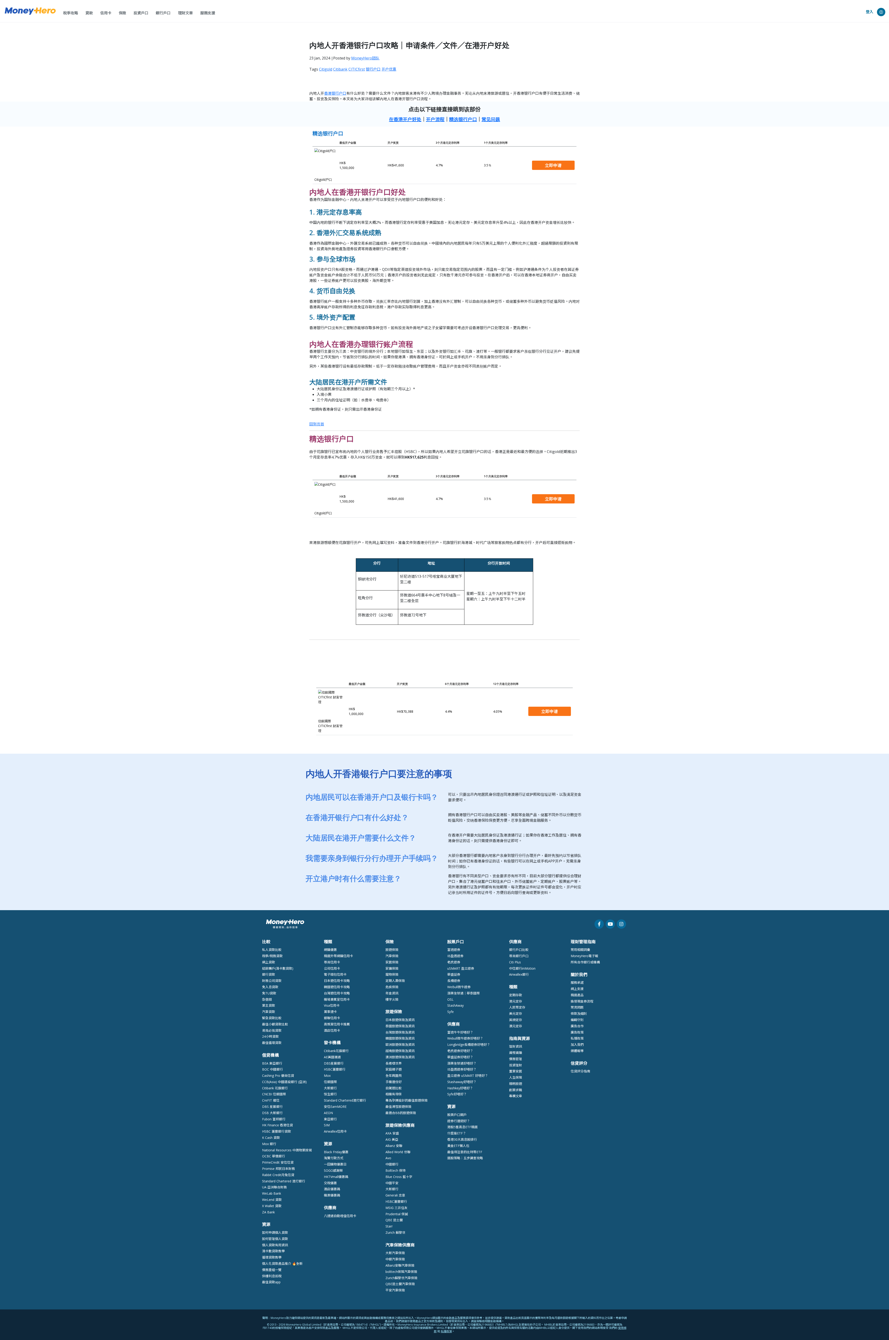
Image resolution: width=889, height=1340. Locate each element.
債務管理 (515, 1059)
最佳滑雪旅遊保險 (398, 1106)
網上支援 (577, 989)
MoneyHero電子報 (584, 956)
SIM (327, 1125)
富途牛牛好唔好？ (460, 1032)
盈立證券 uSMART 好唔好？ (467, 1075)
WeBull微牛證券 (459, 987)
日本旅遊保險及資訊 (400, 1020)
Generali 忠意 (395, 1195)
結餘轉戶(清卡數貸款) (277, 968)
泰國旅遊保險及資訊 (400, 1026)
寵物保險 (391, 974)
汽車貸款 (268, 1011)
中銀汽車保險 (395, 1259)
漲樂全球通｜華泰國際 (463, 993)
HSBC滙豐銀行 (334, 1069)
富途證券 (453, 949)
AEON (328, 1113)
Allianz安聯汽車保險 (399, 1265)
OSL (450, 999)
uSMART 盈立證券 (460, 968)
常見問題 (577, 1007)
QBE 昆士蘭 (394, 1220)
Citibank (340, 69)
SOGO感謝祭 (333, 1170)
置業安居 (515, 1071)
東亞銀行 (330, 1119)
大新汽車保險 (395, 1253)
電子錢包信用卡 (335, 974)
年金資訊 (391, 993)
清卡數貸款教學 (273, 1251)
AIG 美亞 (391, 1139)
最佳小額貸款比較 (275, 1024)
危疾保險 (391, 987)
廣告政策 (577, 1032)
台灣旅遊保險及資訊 (400, 1032)
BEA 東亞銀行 (272, 1063)
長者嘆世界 (393, 1063)
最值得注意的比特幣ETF (464, 1152)
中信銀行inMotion (522, 968)
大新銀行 (330, 1088)
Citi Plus (515, 962)
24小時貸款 (270, 1036)
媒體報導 (577, 1051)
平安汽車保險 (395, 1290)
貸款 (89, 13)
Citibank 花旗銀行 (275, 1088)
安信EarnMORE (335, 1106)
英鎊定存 (515, 1020)
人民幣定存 (517, 1007)
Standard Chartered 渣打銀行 (283, 1181)
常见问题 (491, 119)
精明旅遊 (515, 1083)
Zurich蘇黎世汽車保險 (401, 1278)
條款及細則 (579, 1013)
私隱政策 (577, 1038)
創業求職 (515, 1090)
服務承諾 (577, 982)
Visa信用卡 (332, 1005)
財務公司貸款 (272, 980)
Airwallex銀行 (519, 974)
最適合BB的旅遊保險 (400, 1113)
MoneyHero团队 (365, 58)
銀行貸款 (268, 974)
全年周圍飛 (393, 1075)
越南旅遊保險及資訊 (400, 1051)
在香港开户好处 (405, 119)
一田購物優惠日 (335, 1164)
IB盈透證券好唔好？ (461, 1069)
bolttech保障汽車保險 (401, 1271)
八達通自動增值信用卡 (340, 1216)
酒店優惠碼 (332, 1189)
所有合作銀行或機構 (585, 962)
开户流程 (435, 119)
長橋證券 (453, 980)
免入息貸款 (270, 987)
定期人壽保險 (395, 980)
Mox (327, 1075)
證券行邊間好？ (458, 1121)
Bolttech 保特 (395, 1170)
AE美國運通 (332, 1057)
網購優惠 (330, 949)
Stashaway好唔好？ (461, 1082)
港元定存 (515, 1001)
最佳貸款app (271, 1282)
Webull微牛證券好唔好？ (465, 1038)
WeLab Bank (271, 1193)
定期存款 (515, 995)
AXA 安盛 (392, 1133)
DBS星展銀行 (334, 1063)
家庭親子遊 (393, 1069)
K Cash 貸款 (271, 1137)
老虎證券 (453, 962)
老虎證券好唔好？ (460, 1051)
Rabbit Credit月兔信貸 (278, 1175)
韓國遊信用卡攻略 (337, 987)
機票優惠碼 (332, 1195)
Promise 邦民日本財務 (278, 1168)
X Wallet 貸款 (272, 1206)
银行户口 (373, 69)
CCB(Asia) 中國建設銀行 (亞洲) (284, 1082)
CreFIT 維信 (270, 1100)
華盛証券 (453, 974)
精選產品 (577, 995)
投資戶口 (141, 13)
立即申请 (553, 165)
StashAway (455, 1005)
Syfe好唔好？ (457, 1094)
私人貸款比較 (272, 949)
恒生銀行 (330, 1094)
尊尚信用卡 (332, 962)
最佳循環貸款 (272, 1042)
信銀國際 (330, 1082)
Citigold (325, 69)
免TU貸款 (269, 993)
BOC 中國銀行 (272, 1069)
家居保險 (391, 962)
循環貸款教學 (272, 1257)
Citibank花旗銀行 (336, 1051)
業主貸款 (268, 1005)
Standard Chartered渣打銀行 (345, 1100)
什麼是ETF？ (456, 1133)
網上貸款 (268, 962)
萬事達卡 (330, 1011)
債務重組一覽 (272, 1270)
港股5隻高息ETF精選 (462, 1127)
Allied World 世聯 (397, 1152)
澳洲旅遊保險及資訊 (400, 1057)
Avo (388, 1158)
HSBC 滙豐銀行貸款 (276, 1131)
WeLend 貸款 (272, 1199)
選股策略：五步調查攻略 (465, 1158)
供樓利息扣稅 (272, 1276)
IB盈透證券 (455, 956)
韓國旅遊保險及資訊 (400, 1038)
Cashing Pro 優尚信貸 (278, 1075)
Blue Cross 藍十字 (398, 1176)
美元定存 (515, 1013)
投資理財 (515, 1065)
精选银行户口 (463, 119)
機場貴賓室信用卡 (337, 999)
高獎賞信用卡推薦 (337, 1024)
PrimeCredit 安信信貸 (278, 1162)
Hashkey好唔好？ (460, 1088)
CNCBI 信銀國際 (274, 1094)
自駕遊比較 (393, 1088)
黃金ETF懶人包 (458, 1145)
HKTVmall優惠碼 (336, 1176)
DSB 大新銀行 (272, 1113)
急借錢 (267, 999)
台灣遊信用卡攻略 (337, 993)
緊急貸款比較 (272, 1018)
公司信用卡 (332, 968)
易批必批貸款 (272, 1030)
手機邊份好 (393, 1082)
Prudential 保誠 (396, 1214)
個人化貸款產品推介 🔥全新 (282, 1263)
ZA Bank (268, 1212)
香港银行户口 (335, 93)
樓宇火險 (391, 999)
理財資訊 (515, 1046)
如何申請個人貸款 (275, 1232)
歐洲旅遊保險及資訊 (400, 1044)
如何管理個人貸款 (275, 1239)
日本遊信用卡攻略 (337, 980)
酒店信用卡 (332, 1030)
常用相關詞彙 (580, 949)
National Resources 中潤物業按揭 (287, 1150)
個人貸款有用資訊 (275, 1245)
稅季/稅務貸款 (272, 956)
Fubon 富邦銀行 (273, 1119)
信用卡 (105, 13)
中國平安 (391, 1183)
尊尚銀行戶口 (519, 956)
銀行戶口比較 (519, 949)
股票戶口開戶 (457, 1114)
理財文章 (185, 13)
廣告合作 (577, 1026)
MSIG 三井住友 (396, 1208)
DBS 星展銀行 (272, 1106)
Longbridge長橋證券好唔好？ (468, 1044)
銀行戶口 (163, 13)
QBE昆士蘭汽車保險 (400, 1284)
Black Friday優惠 (336, 1152)
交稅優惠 (330, 1183)
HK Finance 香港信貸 (277, 1125)
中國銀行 (391, 1164)
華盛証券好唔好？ (460, 1057)
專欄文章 (515, 1096)
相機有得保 (393, 1094)
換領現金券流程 (582, 1001)
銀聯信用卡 (332, 1018)
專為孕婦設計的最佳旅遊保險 (406, 1100)
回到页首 (316, 424)
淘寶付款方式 (333, 1158)
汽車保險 (391, 956)
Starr (389, 1226)
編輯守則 (577, 1020)
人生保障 (515, 1077)
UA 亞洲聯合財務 (274, 1187)
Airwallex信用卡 (335, 1131)
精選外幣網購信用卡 (338, 956)
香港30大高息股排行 (462, 1139)
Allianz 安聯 (393, 1145)
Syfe (450, 1011)
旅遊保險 (391, 949)
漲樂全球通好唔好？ (461, 1063)
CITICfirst (356, 69)
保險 (122, 13)
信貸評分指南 (580, 1071)
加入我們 (577, 1044)
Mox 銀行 (269, 1144)
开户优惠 (389, 69)
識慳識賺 (515, 1052)
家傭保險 (391, 968)
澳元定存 (515, 1026)
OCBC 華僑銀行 (273, 1156)
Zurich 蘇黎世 (395, 1232)
